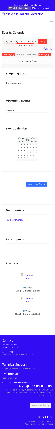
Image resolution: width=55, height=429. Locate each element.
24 (27, 155)
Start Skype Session (44, 395)
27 (36, 155)
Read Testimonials (14, 219)
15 (21, 153)
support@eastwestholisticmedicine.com (19, 368)
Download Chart (46, 390)
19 (33, 153)
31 (27, 157)
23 (24, 155)
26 (33, 155)
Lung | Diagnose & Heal (27, 290)
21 (18, 155)
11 (30, 150)
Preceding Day (9, 54)
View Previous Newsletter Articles (39, 424)
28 (18, 157)
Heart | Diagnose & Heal (27, 314)
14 (18, 153)
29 (21, 157)
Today (42, 41)
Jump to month (25, 45)
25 (30, 155)
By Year (9, 41)
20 (36, 153)
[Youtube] (29, 2)
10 (27, 150)
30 (24, 157)
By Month (20, 41)
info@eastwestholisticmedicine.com (27, 5)
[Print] (51, 36)
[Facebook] (25, 2)
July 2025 (27, 140)
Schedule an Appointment (16, 392)
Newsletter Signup (37, 184)
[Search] (47, 48)
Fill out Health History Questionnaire (21, 390)
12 (33, 150)
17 (27, 153)
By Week (32, 41)
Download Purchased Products (40, 421)
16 (24, 153)
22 (21, 155)
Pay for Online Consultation (41, 392)
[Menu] (51, 22)
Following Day (44, 54)
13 (36, 150)
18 (30, 153)
